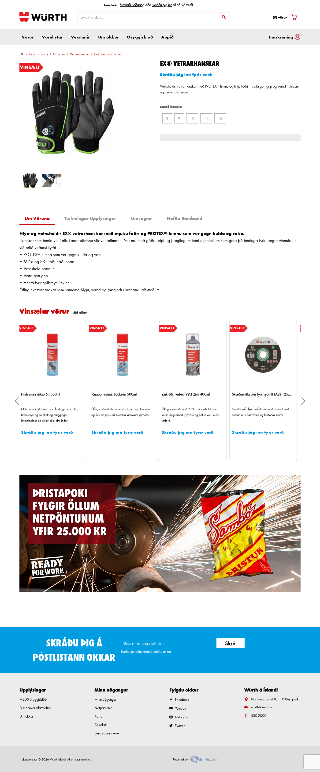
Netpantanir (103, 708)
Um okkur (26, 716)
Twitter (180, 725)
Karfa (98, 716)
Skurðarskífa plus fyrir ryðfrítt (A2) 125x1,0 (195, 394)
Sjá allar (80, 312)
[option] (30, 180)
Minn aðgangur (105, 699)
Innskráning (281, 36)
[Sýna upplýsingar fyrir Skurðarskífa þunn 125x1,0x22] (265, 354)
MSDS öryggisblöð (33, 699)
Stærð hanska (171, 106)
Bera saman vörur (107, 733)
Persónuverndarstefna (35, 708)
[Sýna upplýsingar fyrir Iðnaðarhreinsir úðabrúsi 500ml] (54, 354)
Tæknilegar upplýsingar (90, 218)
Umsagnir (141, 218)
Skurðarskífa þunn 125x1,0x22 (257, 394)
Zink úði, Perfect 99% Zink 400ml (118, 394)
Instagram (182, 717)
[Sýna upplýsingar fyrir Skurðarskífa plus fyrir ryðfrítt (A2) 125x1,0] (195, 354)
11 (206, 118)
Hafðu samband (184, 218)
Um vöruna (37, 218)
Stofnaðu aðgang (132, 5)
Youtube (180, 708)
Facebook (182, 699)
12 (220, 118)
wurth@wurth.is (261, 707)
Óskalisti (100, 724)
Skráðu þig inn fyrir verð (186, 74)
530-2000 (258, 715)
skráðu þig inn (162, 5)
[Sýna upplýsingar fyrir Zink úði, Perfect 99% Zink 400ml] (124, 354)
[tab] (38, 218)
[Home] (21, 54)
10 (192, 118)
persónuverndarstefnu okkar (151, 651)
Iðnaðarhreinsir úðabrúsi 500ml (46, 394)
